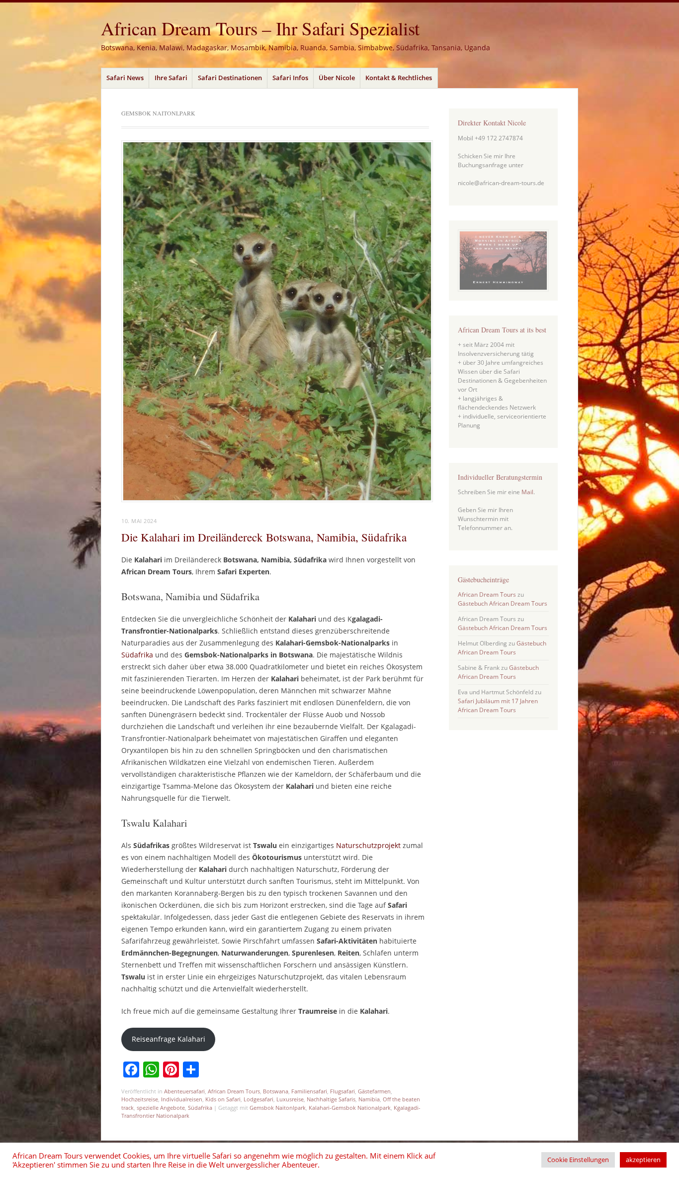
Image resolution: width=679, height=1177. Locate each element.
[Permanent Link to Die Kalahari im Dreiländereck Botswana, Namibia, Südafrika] (277, 499)
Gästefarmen (374, 1091)
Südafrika (137, 654)
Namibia (369, 1099)
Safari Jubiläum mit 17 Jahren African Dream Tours (498, 705)
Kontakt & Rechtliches (398, 77)
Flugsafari (342, 1091)
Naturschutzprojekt (368, 845)
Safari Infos (290, 77)
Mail (527, 492)
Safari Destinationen (230, 77)
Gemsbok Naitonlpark (278, 1107)
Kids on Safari (223, 1099)
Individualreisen (181, 1099)
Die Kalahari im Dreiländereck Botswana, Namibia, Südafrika (264, 537)
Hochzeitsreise (139, 1099)
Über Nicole (337, 77)
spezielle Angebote (161, 1107)
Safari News (125, 77)
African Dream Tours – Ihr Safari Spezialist (260, 28)
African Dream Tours (234, 1091)
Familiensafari (309, 1091)
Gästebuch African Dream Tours (502, 603)
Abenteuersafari (184, 1091)
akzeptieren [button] (643, 1159)
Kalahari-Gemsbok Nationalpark (350, 1107)
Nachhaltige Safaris (331, 1099)
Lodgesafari (258, 1099)
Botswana (275, 1091)
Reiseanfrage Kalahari (168, 1039)
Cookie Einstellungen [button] (578, 1159)
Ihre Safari (171, 77)
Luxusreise (290, 1099)
